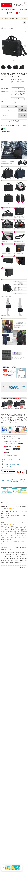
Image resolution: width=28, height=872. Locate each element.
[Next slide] (25, 46)
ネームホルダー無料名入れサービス (13, 464)
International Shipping (9, 466)
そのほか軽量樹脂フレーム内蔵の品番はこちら (14, 387)
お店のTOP (4, 28)
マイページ (11, 13)
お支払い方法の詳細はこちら (12, 455)
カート (20, 13)
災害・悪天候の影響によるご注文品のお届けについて (14, 18)
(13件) (15, 125)
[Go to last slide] (3, 46)
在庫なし (10, 28)
